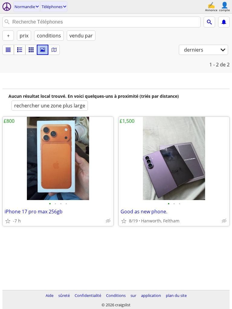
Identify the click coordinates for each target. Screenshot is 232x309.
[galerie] (42, 50)
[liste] (8, 50)
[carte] (54, 50)
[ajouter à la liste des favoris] (7, 221)
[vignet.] (19, 50)
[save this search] (224, 22)
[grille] (31, 50)
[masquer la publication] (108, 221)
